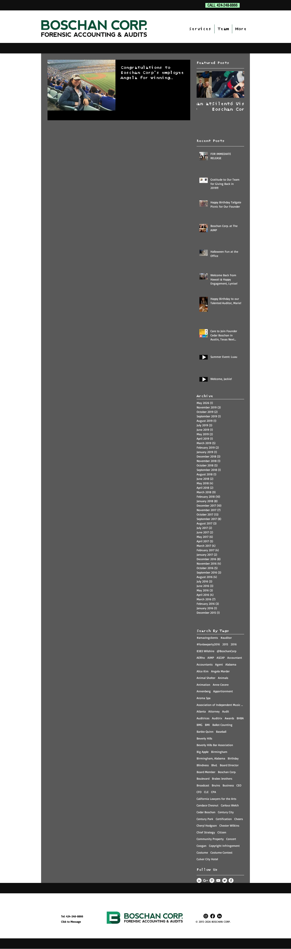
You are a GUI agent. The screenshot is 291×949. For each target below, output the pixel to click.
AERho (201, 657)
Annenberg (204, 691)
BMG (199, 725)
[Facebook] (212, 916)
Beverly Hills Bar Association (215, 745)
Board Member (206, 772)
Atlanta (201, 711)
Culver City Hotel (207, 859)
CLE (206, 792)
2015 (225, 644)
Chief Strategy (206, 832)
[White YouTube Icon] (218, 880)
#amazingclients (207, 637)
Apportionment (223, 691)
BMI (207, 725)
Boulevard (203, 778)
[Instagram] (205, 916)
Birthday (233, 758)
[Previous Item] (203, 84)
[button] (200, 28)
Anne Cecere (221, 684)
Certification (224, 819)
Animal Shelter (206, 678)
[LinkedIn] (219, 916)
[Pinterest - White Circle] (211, 880)
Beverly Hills (204, 738)
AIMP (210, 657)
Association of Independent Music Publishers (220, 705)
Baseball (221, 731)
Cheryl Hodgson (207, 825)
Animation (203, 684)
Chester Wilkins (229, 825)
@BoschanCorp (226, 651)
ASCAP (221, 657)
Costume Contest (221, 852)
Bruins (216, 785)
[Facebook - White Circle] (231, 880)
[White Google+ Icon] (205, 880)
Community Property (210, 839)
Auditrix (217, 718)
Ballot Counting (222, 725)
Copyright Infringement (224, 845)
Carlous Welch (230, 805)
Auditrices (203, 718)
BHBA (240, 718)
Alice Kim (203, 671)
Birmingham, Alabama (211, 758)
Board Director (229, 765)
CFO (199, 792)
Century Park (205, 819)
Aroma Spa (203, 698)
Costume (202, 852)
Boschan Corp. (227, 772)
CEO (238, 785)
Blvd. (214, 765)
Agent (219, 664)
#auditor (226, 637)
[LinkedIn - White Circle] (199, 880)
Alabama (230, 664)
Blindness (203, 765)
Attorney (214, 711)
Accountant (234, 657)
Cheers (238, 819)
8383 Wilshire (205, 651)
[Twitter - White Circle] (224, 880)
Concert (231, 839)
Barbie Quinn (205, 731)
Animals (223, 678)
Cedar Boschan (206, 812)
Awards (229, 718)
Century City (226, 812)
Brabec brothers (222, 778)
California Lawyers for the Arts (216, 798)
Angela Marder (220, 671)
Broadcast (203, 785)
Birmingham (219, 752)
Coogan (201, 845)
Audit (225, 711)
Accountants (205, 664)
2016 (234, 644)
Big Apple (203, 752)
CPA (213, 792)
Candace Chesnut (207, 805)
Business (228, 785)
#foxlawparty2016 (208, 644)
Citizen (222, 832)
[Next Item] (237, 84)
